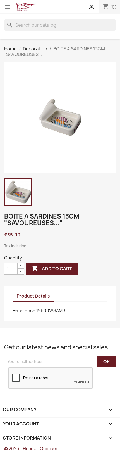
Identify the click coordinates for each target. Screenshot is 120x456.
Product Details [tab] (33, 296)
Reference (24, 310)
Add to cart (52, 268)
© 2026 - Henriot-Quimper (30, 449)
